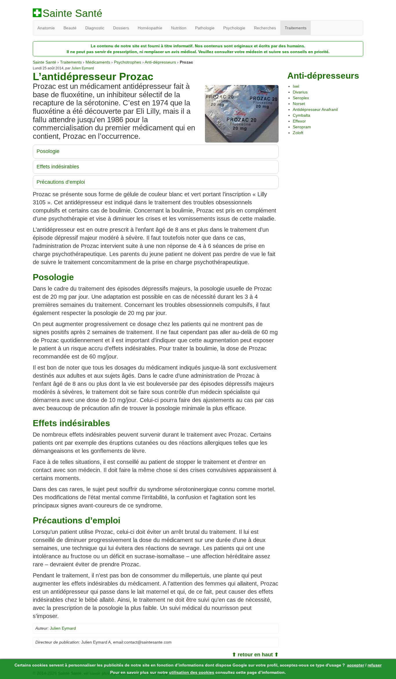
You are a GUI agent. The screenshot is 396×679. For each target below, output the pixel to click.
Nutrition (178, 28)
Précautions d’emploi (61, 182)
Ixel (296, 86)
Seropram (302, 127)
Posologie (48, 151)
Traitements (295, 28)
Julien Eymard (82, 68)
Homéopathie (150, 28)
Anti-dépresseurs (160, 62)
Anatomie (46, 28)
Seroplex (301, 98)
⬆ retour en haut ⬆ (255, 655)
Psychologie (234, 28)
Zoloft (298, 132)
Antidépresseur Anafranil (315, 109)
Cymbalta (301, 115)
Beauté (70, 28)
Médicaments (98, 62)
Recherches (265, 28)
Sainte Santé (72, 13)
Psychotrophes (127, 62)
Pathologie (205, 28)
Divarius (300, 92)
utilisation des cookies (191, 672)
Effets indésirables (58, 167)
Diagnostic (94, 28)
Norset (299, 103)
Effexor (299, 121)
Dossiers (121, 28)
